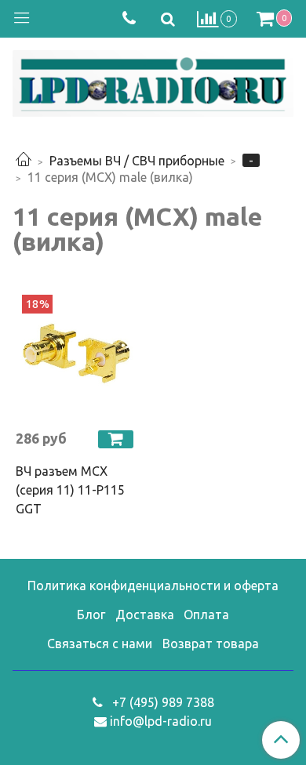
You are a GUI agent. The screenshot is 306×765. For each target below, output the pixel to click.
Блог (91, 614)
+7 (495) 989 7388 (161, 702)
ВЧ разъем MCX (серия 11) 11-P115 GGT (70, 490)
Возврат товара (210, 643)
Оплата (206, 614)
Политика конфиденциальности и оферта (153, 585)
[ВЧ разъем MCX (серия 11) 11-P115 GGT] (76, 355)
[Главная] (23, 161)
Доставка (144, 614)
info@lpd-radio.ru (161, 721)
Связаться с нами (99, 643)
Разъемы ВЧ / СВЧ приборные (136, 161)
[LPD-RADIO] (153, 80)
